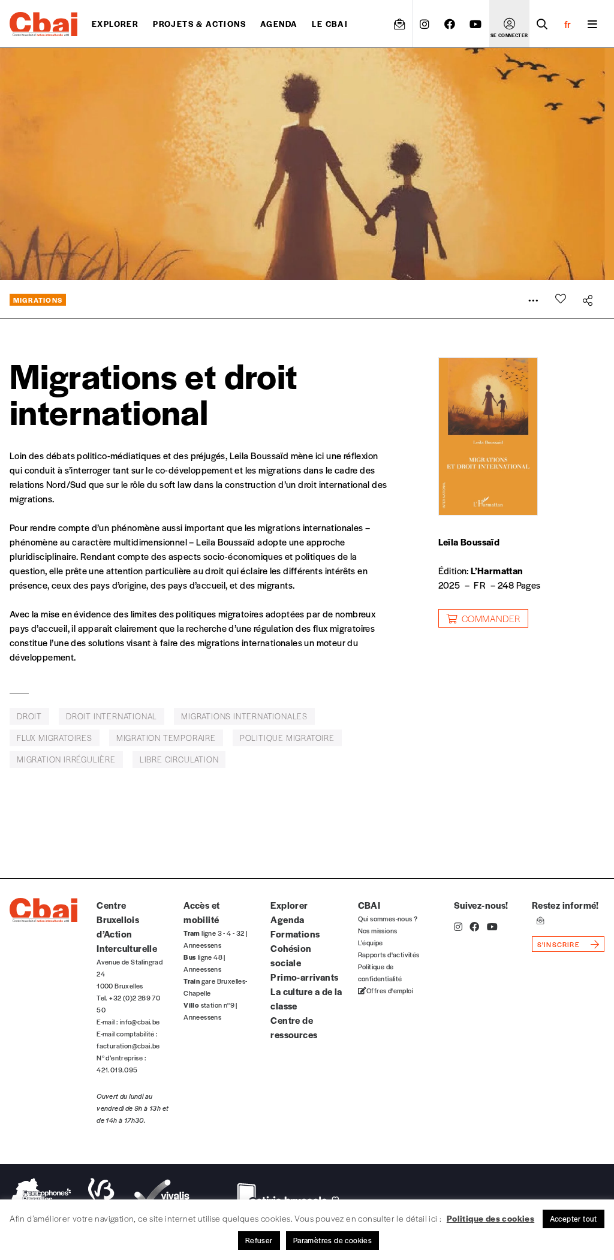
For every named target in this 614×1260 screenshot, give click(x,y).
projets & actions (199, 23)
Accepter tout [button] (573, 1218)
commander (491, 618)
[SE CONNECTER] (509, 24)
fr (567, 24)
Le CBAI (330, 23)
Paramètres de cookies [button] (332, 1240)
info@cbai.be (140, 1021)
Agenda (278, 23)
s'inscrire (558, 944)
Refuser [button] (259, 1240)
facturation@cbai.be (128, 1045)
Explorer (115, 23)
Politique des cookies (490, 1218)
